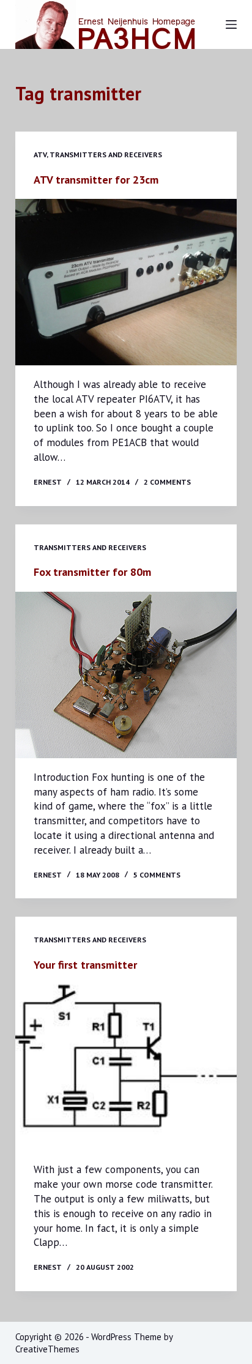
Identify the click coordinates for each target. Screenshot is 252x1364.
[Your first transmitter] (126, 1068)
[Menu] (231, 24)
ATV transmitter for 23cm (96, 180)
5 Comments (156, 874)
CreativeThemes (47, 1349)
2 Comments (167, 481)
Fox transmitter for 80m (92, 572)
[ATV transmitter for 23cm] (126, 282)
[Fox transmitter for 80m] (126, 675)
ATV (40, 154)
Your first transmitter (85, 965)
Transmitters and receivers (106, 154)
